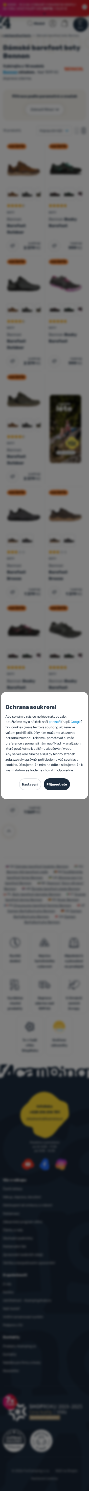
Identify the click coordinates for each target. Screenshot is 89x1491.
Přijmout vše (56, 784)
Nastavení (30, 784)
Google (76, 722)
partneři (55, 722)
